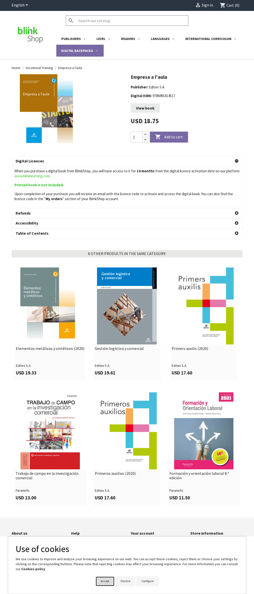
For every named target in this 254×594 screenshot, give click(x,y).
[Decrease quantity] (145, 140)
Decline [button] (125, 581)
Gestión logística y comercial (119, 348)
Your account (142, 533)
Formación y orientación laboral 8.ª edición (199, 475)
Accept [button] (105, 581)
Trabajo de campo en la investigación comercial (47, 475)
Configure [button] (147, 581)
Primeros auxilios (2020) (115, 473)
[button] (127, 161)
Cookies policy (33, 569)
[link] (50, 323)
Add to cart (169, 137)
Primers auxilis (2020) (190, 348)
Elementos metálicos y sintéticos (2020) (50, 348)
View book (145, 108)
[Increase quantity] (145, 134)
